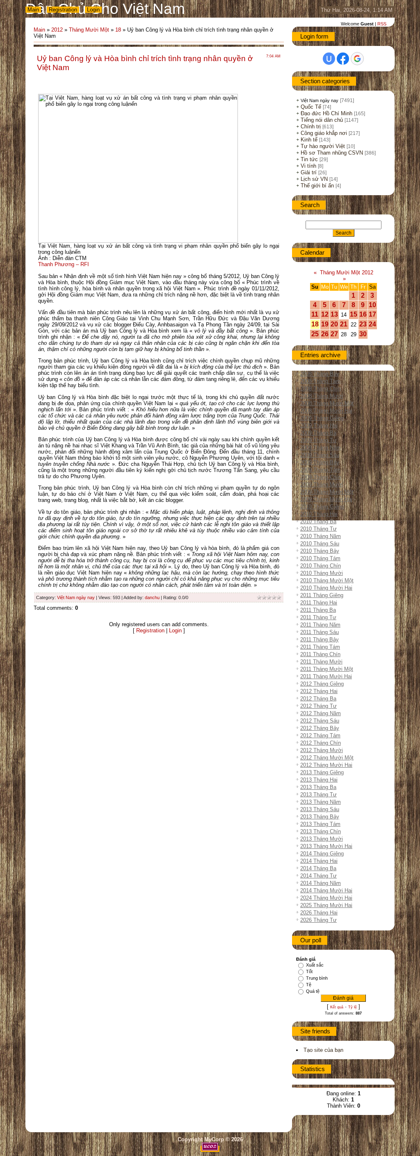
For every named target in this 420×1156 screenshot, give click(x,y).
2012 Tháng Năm (320, 713)
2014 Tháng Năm (320, 883)
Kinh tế (309, 140)
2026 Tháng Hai (319, 913)
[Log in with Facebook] (343, 58)
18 (118, 30)
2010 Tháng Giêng (322, 507)
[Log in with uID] (329, 58)
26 (325, 334)
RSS (381, 23)
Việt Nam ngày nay (76, 597)
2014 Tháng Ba (318, 868)
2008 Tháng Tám (320, 381)
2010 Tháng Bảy (319, 551)
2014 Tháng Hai (319, 861)
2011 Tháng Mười (321, 662)
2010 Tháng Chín (320, 566)
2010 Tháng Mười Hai (326, 588)
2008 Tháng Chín (320, 388)
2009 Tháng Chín (320, 477)
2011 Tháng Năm (320, 625)
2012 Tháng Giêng (322, 684)
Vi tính (308, 166)
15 (353, 314)
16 (363, 314)
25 (315, 334)
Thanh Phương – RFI (63, 264)
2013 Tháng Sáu (319, 809)
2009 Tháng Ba (318, 433)
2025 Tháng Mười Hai (326, 905)
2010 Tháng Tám (320, 558)
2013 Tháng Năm (320, 802)
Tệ (308, 984)
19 (325, 324)
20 (334, 324)
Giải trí (309, 172)
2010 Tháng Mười (321, 573)
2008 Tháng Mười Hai (326, 411)
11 (314, 314)
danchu (152, 597)
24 (372, 324)
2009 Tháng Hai (319, 425)
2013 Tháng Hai (319, 780)
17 (372, 314)
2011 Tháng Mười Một (326, 669)
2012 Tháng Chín (320, 743)
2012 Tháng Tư (318, 706)
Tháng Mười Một (89, 30)
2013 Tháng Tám (320, 824)
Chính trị (311, 126)
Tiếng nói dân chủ (322, 120)
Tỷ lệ (352, 1007)
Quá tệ (313, 991)
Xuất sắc (315, 964)
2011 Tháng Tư (318, 617)
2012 (57, 30)
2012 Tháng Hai (319, 691)
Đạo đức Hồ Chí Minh (326, 113)
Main (33, 10)
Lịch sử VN (314, 179)
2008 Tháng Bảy (319, 374)
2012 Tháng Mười (321, 750)
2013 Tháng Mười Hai (326, 846)
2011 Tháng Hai (318, 603)
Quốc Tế (311, 107)
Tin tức (309, 159)
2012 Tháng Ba (318, 698)
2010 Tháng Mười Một (327, 580)
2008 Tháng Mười (321, 396)
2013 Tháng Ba (318, 787)
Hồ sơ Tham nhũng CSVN (332, 153)
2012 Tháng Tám (320, 735)
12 (325, 314)
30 (363, 334)
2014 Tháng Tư (318, 876)
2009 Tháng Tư (318, 440)
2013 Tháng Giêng (322, 772)
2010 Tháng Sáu (319, 543)
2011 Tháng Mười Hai (326, 676)
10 (372, 304)
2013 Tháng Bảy (319, 817)
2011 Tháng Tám (320, 647)
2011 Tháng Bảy (319, 639)
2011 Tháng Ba (318, 610)
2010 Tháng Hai (319, 514)
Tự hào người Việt (323, 146)
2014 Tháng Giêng (322, 853)
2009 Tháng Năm (320, 448)
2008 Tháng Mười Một (327, 403)
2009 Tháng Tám (320, 470)
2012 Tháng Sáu (319, 721)
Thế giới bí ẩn (317, 185)
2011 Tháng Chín (320, 654)
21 (343, 324)
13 (334, 314)
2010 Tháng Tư (318, 529)
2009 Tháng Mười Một (327, 492)
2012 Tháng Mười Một (327, 758)
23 (363, 324)
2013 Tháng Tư (318, 794)
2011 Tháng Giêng (321, 595)
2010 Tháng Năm (320, 536)
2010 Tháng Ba (318, 521)
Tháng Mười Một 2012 (346, 272)
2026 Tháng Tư (318, 920)
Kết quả (336, 1007)
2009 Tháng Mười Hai (326, 499)
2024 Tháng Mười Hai (326, 898)
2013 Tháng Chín (320, 831)
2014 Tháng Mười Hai (326, 890)
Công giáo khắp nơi (324, 133)
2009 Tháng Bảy (319, 462)
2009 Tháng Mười (321, 484)
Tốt (309, 971)
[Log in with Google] (357, 58)
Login (93, 10)
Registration (63, 10)
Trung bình (317, 978)
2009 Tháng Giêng (322, 418)
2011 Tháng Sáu (319, 632)
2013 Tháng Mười (321, 839)
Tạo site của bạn (323, 1050)
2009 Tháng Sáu (319, 455)
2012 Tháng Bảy (319, 728)
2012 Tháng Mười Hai (326, 765)
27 (334, 334)
